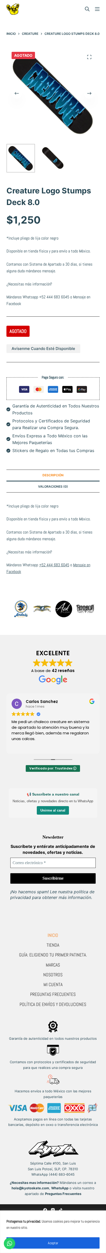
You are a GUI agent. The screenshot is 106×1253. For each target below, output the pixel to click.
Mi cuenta (53, 984)
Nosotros (53, 975)
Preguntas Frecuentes (53, 994)
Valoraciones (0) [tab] (53, 486)
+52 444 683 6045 (54, 297)
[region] (53, 1231)
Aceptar (53, 1243)
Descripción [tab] (53, 475)
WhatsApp (59, 1188)
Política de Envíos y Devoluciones (53, 1004)
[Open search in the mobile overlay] (87, 9)
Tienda (53, 945)
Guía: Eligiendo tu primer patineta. (53, 955)
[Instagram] (53, 1210)
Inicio (53, 935)
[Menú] (97, 9)
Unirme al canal (52, 810)
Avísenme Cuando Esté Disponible (43, 348)
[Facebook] (45, 1210)
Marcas (53, 965)
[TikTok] (61, 1210)
